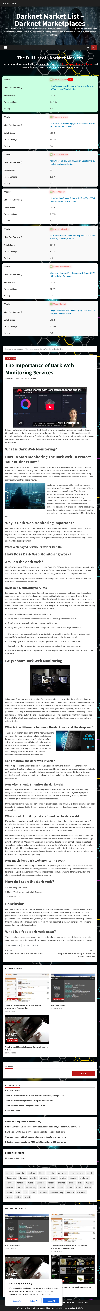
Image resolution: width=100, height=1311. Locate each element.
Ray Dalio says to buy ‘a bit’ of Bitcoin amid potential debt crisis (35, 1131)
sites (18, 1192)
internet (61, 1182)
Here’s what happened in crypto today (23, 1121)
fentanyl (20, 1182)
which (18, 1197)
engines (73, 1178)
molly (20, 1187)
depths (33, 1178)
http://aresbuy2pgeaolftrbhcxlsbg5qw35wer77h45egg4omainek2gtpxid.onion (72, 199)
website (70, 1192)
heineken (41, 1182)
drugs (53, 1178)
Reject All (34, 1301)
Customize (17, 1301)
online (60, 1187)
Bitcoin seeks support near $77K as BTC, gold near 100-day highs (35, 1142)
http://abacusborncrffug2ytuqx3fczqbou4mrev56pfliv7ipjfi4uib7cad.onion (72, 125)
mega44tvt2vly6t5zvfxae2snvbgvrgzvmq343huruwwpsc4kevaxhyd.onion (72, 312)
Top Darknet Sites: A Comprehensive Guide (25, 1105)
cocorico (62, 1173)
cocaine (51, 1173)
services (35, 945)
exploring (84, 1178)
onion (42, 1187)
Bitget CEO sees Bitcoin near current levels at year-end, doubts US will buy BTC (42, 1126)
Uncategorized (11, 358)
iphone (71, 1182)
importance (15, 945)
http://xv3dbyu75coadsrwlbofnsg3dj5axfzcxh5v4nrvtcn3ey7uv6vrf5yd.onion (73, 237)
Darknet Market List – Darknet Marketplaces (50, 19)
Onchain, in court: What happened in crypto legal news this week (35, 1137)
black (41, 1173)
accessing (20, 1173)
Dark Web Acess (12, 1110)
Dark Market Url (73, 987)
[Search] (88, 47)
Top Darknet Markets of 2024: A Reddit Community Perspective (27, 987)
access (9, 1173)
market (89, 1182)
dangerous (11, 1178)
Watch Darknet (94, 47)
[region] (34, 1292)
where (9, 1197)
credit (89, 1173)
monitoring (26, 945)
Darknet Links (82, 1302)
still (25, 1192)
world (27, 1197)
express (10, 1182)
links (80, 1182)
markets (10, 1187)
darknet (23, 1178)
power (70, 1187)
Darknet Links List (55, 1308)
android (32, 1173)
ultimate (42, 1192)
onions (51, 1187)
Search (9, 1066)
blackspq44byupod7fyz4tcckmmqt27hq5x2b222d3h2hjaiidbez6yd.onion (72, 274)
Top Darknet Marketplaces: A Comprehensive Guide (27, 1029)
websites (81, 1192)
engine (63, 1178)
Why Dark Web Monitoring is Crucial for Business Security (76, 953)
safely (88, 1187)
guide (30, 1182)
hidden (51, 1182)
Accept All (51, 1301)
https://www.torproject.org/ (77, 64)
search (9, 1192)
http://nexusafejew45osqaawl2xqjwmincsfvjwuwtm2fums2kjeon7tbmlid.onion (72, 87)
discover (44, 1178)
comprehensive (76, 1173)
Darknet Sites (68, 1302)
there (33, 1192)
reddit (79, 1187)
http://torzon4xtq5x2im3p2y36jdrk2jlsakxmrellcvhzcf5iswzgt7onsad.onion (72, 162)
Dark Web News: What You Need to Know (24, 952)
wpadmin (10, 378)
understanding (56, 1192)
